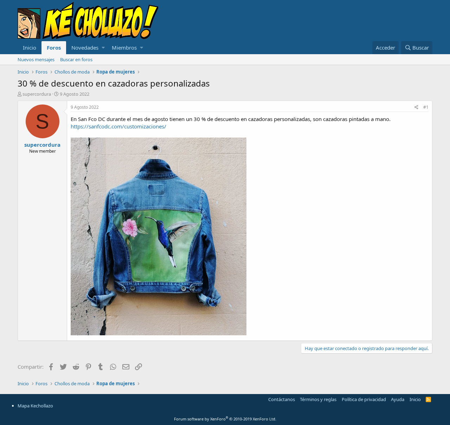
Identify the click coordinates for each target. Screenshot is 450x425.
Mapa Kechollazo (35, 405)
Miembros (124, 47)
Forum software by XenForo (225, 418)
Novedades (84, 47)
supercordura (36, 94)
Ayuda (397, 399)
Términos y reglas (318, 399)
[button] (103, 47)
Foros (54, 47)
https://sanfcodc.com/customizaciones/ (118, 126)
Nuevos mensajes (36, 59)
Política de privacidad (364, 399)
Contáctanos (281, 399)
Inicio (29, 47)
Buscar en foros (76, 59)
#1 (426, 107)
